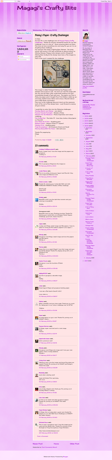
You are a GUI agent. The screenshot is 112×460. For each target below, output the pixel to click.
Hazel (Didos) (43, 410)
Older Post (74, 444)
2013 (87, 123)
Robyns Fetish (40, 123)
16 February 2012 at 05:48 (48, 268)
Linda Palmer (43, 171)
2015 (87, 118)
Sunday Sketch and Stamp (44, 111)
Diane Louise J (43, 181)
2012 (87, 125)
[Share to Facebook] (61, 140)
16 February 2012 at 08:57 (48, 296)
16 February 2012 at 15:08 (48, 310)
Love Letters (89, 217)
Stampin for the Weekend (43, 114)
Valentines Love (88, 213)
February (89, 156)
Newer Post (38, 444)
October (88, 135)
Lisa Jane (42, 397)
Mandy (41, 348)
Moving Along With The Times (45, 128)
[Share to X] (59, 140)
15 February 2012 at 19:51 (47, 192)
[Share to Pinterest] (62, 140)
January (88, 257)
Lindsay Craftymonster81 (47, 149)
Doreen (41, 161)
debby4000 (43, 273)
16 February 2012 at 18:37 (48, 321)
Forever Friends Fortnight (43, 113)
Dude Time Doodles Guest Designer (88, 252)
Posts (21, 56)
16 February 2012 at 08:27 (48, 280)
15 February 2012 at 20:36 (48, 229)
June (87, 146)
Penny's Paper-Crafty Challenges (90, 159)
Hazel (40, 315)
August (88, 141)
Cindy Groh (42, 360)
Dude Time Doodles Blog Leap (89, 164)
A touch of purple (88, 168)
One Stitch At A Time (42, 121)
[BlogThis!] (57, 140)
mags (86, 41)
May (87, 148)
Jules (40, 286)
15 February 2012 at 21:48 (48, 242)
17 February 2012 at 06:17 (48, 355)
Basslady (42, 372)
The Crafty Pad (40, 118)
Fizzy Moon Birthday (89, 178)
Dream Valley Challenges (89, 186)
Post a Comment (42, 436)
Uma (40, 386)
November (89, 131)
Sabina (41, 301)
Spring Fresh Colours (89, 222)
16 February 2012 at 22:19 (48, 333)
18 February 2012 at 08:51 (48, 381)
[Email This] (56, 140)
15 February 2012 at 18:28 (48, 176)
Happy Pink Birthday (88, 182)
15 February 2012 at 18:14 (47, 166)
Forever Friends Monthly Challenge (89, 241)
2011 (86, 261)
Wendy (41, 234)
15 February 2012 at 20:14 (48, 206)
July (87, 143)
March (88, 153)
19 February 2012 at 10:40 (48, 417)
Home (56, 444)
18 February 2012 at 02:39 (48, 367)
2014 (87, 121)
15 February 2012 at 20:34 (48, 218)
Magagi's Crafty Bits (46, 8)
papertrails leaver (44, 338)
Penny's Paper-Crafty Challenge (90, 247)
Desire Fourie (43, 261)
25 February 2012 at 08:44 (48, 433)
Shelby (41, 197)
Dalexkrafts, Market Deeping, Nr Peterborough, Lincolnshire (89, 106)
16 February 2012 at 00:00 (48, 256)
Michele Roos (43, 422)
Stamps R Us (39, 125)
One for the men (89, 236)
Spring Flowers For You (89, 194)
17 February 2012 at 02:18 (48, 343)
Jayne (41, 223)
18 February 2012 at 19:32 (48, 392)
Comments (22, 59)
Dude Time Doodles (88, 203)
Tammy (41, 247)
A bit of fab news (89, 172)
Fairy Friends (89, 175)
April (87, 151)
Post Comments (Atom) (49, 447)
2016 (87, 116)
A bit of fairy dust (89, 207)
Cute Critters (89, 210)
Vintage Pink (89, 225)
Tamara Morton (44, 326)
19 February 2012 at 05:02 (48, 405)
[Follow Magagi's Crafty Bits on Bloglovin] (24, 34)
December (89, 127)
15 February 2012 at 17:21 (47, 156)
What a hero (89, 219)
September (89, 137)
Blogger (65, 456)
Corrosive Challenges (89, 190)
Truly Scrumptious (41, 127)
